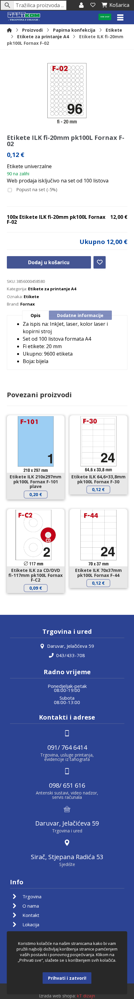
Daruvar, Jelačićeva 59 (70, 646)
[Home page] (9, 30)
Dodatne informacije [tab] (80, 315)
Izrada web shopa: (57, 996)
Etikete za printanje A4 (52, 289)
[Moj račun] (81, 5)
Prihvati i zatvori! (67, 978)
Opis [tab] (36, 315)
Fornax (27, 304)
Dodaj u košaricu (48, 262)
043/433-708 (70, 655)
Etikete (31, 296)
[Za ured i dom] (24, 16)
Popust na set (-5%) (36, 189)
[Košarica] (93, 5)
